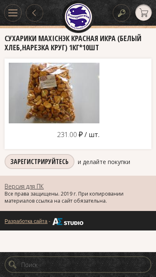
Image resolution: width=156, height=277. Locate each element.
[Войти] (121, 13)
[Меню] (13, 13)
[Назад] (34, 13)
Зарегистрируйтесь (39, 161)
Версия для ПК (24, 186)
